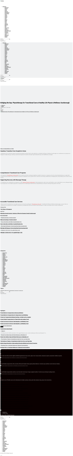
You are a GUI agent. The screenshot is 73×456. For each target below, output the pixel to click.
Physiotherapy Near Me (36, 204)
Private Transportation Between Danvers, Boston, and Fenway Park (14, 388)
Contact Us (5, 412)
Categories (4, 6)
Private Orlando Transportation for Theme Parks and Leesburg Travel (14, 319)
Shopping (6, 31)
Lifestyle (6, 23)
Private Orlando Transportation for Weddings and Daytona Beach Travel (15, 367)
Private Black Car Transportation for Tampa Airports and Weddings (14, 315)
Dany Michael (4, 353)
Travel (6, 33)
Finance (6, 16)
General (6, 19)
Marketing (6, 24)
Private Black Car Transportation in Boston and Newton (11, 312)
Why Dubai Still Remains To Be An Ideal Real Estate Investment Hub (14, 228)
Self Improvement (8, 30)
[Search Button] (9, 75)
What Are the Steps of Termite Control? (8, 219)
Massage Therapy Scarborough (29, 182)
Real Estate (6, 29)
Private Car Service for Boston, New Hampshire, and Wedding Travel (14, 321)
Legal (6, 22)
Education (6, 11)
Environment (7, 13)
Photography (7, 27)
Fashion (6, 15)
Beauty (4, 253)
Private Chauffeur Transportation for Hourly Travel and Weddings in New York (16, 351)
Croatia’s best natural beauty (6, 328)
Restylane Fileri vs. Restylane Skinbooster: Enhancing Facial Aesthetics (15, 347)
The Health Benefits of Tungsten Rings (13, 290)
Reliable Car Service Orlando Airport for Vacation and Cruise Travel (14, 384)
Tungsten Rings (21, 290)
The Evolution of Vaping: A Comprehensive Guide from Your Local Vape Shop (16, 341)
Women (6, 36)
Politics (6, 28)
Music (6, 25)
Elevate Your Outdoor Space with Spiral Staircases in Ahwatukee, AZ (14, 337)
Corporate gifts (2, 290)
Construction (5, 256)
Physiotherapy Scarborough (12, 175)
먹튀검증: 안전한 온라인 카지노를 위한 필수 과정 (11, 232)
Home (6, 21)
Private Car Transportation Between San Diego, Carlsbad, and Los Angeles (15, 317)
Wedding (6, 35)
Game (4, 267)
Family (6, 14)
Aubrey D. (3, 105)
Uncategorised (5, 283)
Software (4, 280)
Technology (7, 32)
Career (6, 9)
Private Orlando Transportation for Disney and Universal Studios (13, 376)
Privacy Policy (5, 413)
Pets (5, 26)
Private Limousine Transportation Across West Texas (11, 386)
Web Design (7, 34)
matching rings (6, 290)
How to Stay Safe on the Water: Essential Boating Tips (11, 224)
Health (6, 20)
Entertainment (7, 12)
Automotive (7, 7)
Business (6, 8)
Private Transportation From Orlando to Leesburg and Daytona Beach (14, 359)
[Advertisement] (36, 93)
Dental (6, 10)
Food (5, 18)
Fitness (6, 17)
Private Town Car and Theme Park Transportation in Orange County (14, 403)
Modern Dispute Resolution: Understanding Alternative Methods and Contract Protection (18, 343)
